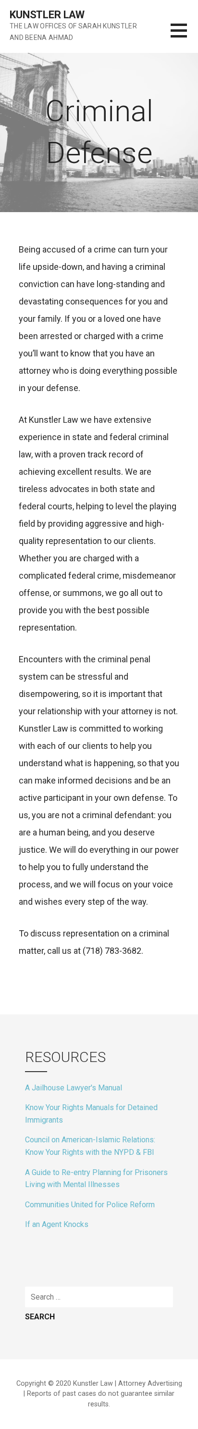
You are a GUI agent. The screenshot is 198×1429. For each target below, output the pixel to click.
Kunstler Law (47, 15)
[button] (184, 36)
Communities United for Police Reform (90, 1204)
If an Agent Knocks (56, 1224)
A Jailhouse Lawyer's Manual (73, 1087)
